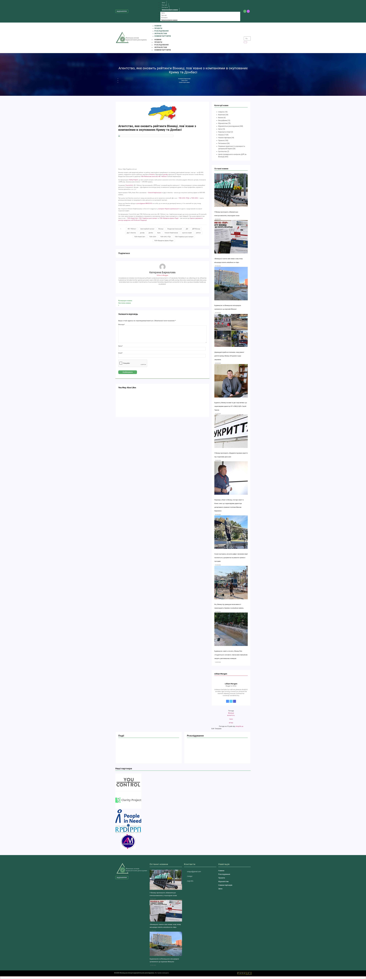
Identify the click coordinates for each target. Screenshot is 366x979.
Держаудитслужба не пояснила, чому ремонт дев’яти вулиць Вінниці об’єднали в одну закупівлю (229, 355)
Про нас (164, 15)
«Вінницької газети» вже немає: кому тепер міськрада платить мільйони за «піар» (159, 404)
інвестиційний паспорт (147, 229)
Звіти (163, 13)
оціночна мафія (187, 233)
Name (120, 346)
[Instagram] (248, 11)
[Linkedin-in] (162, 289)
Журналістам (160, 47)
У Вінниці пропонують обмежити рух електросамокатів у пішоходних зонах (156, 393)
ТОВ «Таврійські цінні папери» (148, 218)
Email (120, 353)
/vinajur (189, 876)
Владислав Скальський (174, 229)
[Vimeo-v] (168, 289)
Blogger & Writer (231, 686)
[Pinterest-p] (165, 289)
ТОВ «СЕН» (194, 198)
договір (165, 174)
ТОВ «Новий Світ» (132, 218)
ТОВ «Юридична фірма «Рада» (169, 218)
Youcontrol (129, 185)
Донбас (151, 233)
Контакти (164, 18)
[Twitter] (159, 289)
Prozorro (152, 174)
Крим (159, 233)
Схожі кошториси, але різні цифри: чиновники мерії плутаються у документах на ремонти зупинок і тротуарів (231, 557)
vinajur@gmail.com (194, 872)
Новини (157, 40)
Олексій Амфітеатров (154, 193)
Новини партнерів (162, 50)
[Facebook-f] (244, 11)
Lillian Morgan (231, 683)
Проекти (158, 42)
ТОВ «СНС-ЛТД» (184, 198)
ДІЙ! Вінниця (196, 229)
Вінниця (160, 229)
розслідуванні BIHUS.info (144, 203)
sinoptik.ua (239, 726)
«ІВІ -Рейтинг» (131, 229)
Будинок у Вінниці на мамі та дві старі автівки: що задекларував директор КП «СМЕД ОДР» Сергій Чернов (230, 406)
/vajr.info (190, 881)
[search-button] (245, 42)
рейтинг (198, 233)
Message (121, 324)
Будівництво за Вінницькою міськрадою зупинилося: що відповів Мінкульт (216, 743)
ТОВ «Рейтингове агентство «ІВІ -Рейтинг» (154, 176)
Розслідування (161, 45)
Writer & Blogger (162, 275)
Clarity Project (133, 180)
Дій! (187, 229)
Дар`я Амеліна (131, 233)
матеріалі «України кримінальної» (168, 209)
